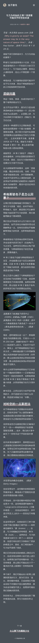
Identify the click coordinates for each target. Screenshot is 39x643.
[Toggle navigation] (34, 5)
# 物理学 (23, 24)
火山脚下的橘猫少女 (19, 631)
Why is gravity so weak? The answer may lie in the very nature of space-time (18, 39)
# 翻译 (28, 24)
